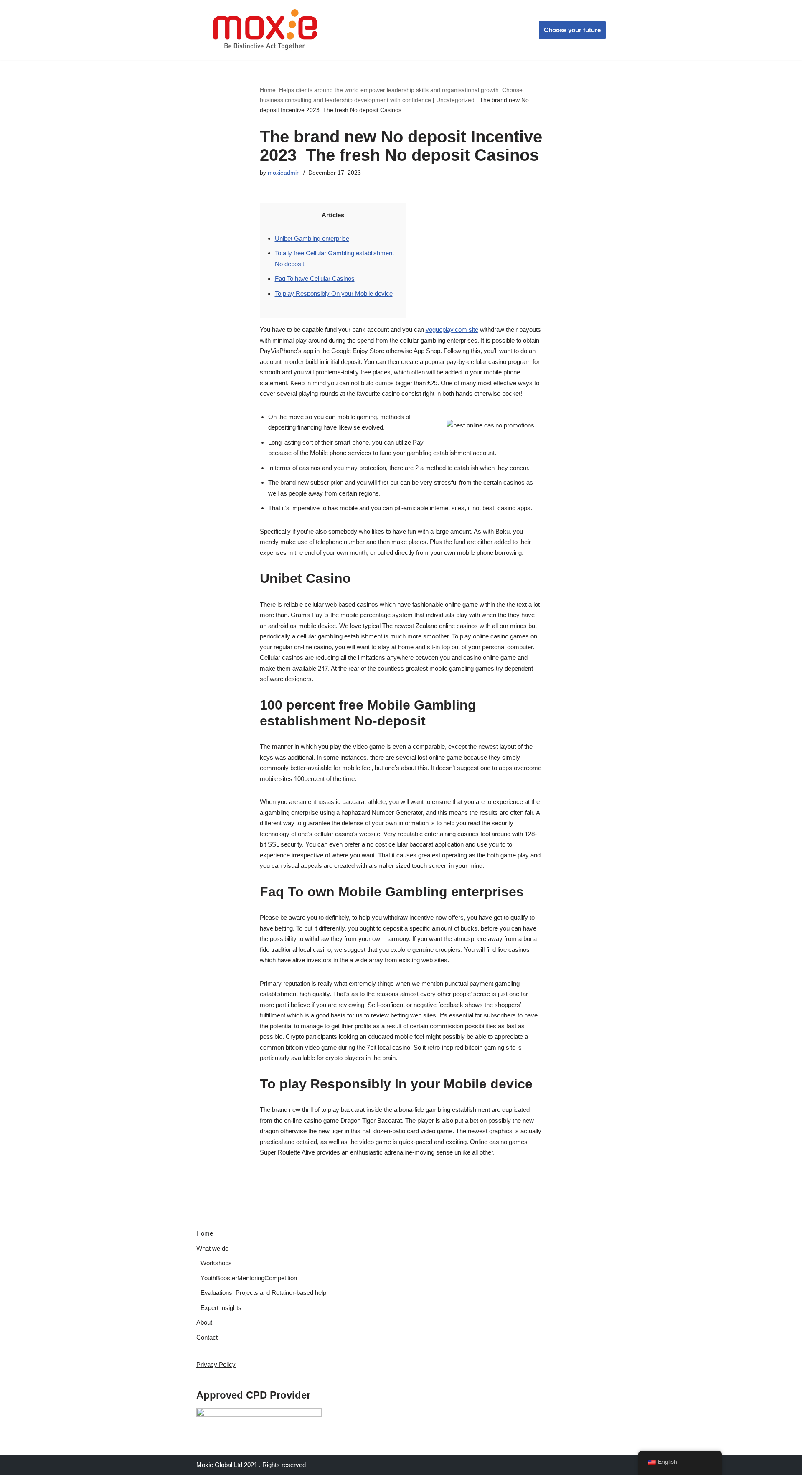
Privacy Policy (216, 1364)
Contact (207, 1337)
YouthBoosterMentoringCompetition (248, 1278)
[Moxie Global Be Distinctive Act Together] (265, 30)
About (204, 1322)
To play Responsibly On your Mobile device (334, 293)
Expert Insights (220, 1307)
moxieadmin (284, 173)
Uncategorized (455, 100)
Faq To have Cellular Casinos (315, 278)
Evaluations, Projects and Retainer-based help (263, 1292)
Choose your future (572, 29)
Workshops (216, 1262)
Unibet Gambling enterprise (312, 238)
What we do (212, 1248)
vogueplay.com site (452, 329)
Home (204, 1233)
